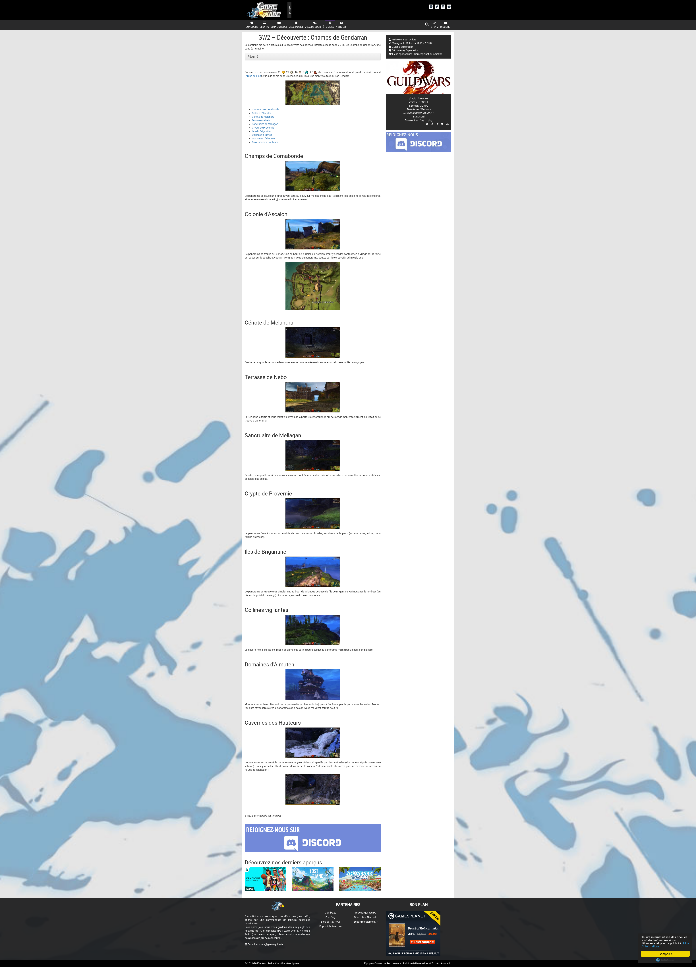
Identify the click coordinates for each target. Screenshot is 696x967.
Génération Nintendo (365, 917)
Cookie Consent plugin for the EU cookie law (665, 960)
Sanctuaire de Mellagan (265, 124)
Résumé (253, 56)
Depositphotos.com (330, 926)
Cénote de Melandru (263, 116)
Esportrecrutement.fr (366, 921)
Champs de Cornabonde (265, 109)
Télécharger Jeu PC (365, 912)
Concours (252, 26)
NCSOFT (423, 102)
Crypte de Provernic (263, 127)
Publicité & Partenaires (415, 963)
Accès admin (444, 963)
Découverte (398, 50)
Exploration (412, 50)
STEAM (434, 26)
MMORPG (422, 105)
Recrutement (394, 963)
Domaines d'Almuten (263, 138)
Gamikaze (330, 912)
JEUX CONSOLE (279, 26)
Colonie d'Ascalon (262, 113)
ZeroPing (330, 917)
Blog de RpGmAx (330, 921)
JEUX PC (264, 26)
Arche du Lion (253, 76)
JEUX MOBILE (296, 26)
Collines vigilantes (262, 134)
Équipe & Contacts (374, 963)
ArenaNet (423, 98)
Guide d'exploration (402, 46)
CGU (432, 963)
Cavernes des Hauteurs (265, 142)
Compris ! (665, 953)
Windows (425, 109)
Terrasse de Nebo (261, 120)
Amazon (437, 54)
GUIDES (330, 26)
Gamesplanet (421, 54)
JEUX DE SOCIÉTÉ (314, 26)
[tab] (312, 56)
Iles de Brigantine (261, 131)
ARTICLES (341, 26)
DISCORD (445, 26)
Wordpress (293, 963)
